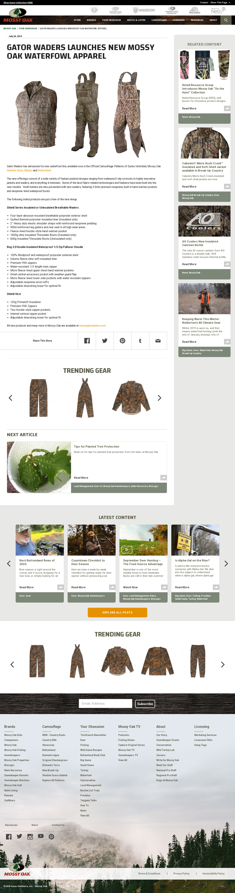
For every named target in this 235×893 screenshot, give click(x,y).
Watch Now (130, 587)
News (185, 117)
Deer (196, 350)
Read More (81, 477)
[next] (157, 397)
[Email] (158, 340)
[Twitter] (105, 340)
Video (153, 595)
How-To (98, 486)
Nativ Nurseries (139, 486)
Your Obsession (28, 28)
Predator (206, 595)
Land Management (83, 486)
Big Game (187, 350)
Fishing (196, 595)
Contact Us (58, 825)
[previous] (13, 397)
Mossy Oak (9, 28)
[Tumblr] (140, 340)
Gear (216, 195)
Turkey (192, 599)
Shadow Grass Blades (19, 170)
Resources (11, 825)
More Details (38, 402)
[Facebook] (87, 340)
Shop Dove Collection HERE (18, 2)
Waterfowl (205, 350)
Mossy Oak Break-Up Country (197, 195)
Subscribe (145, 703)
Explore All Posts (117, 612)
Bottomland (44, 170)
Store (34, 825)
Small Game (181, 599)
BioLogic (153, 486)
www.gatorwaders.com (92, 325)
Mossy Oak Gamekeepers (116, 486)
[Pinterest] (122, 340)
